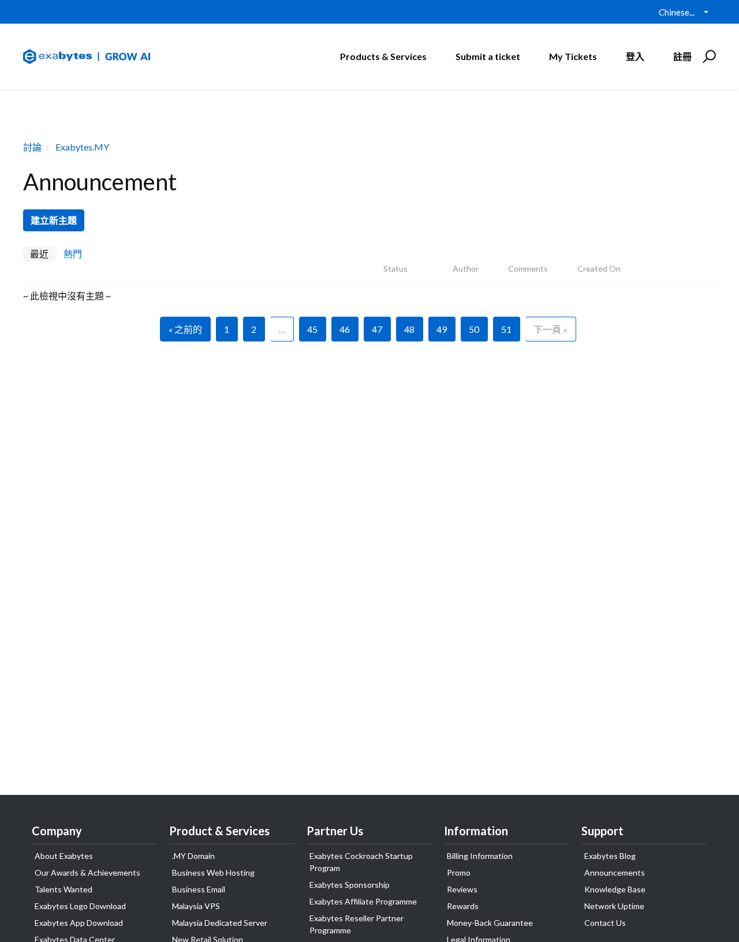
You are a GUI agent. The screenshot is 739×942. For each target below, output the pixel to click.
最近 (39, 253)
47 (377, 329)
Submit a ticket (488, 56)
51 (506, 329)
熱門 (73, 253)
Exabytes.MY (82, 146)
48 (409, 329)
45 (312, 329)
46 (344, 329)
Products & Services (383, 56)
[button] (707, 56)
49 (441, 329)
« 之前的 (185, 329)
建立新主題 (54, 220)
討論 (32, 146)
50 (474, 329)
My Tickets (573, 56)
